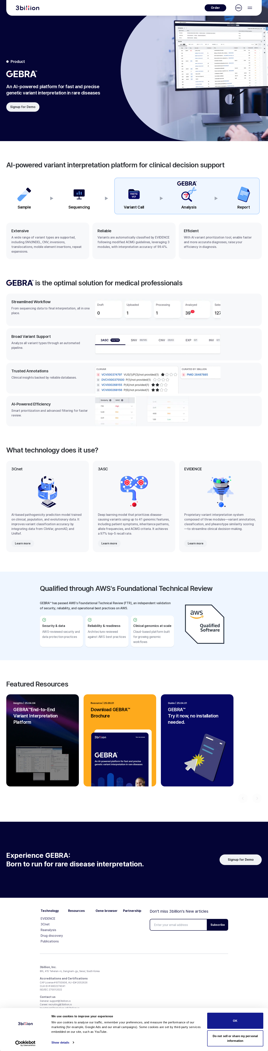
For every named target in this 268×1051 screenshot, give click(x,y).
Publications (50, 941)
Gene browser (107, 910)
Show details (60, 1042)
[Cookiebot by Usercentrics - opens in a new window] (25, 1043)
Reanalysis (48, 930)
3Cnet (45, 924)
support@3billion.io (60, 1001)
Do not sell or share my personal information (235, 1038)
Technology (50, 910)
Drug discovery (52, 936)
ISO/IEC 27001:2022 (51, 989)
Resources (76, 910)
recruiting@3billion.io (60, 1004)
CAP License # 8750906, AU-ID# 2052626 (64, 982)
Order (215, 8)
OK (235, 1020)
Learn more (23, 543)
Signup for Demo (23, 107)
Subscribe (218, 924)
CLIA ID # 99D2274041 (52, 986)
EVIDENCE (48, 918)
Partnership (132, 910)
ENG (238, 8)
